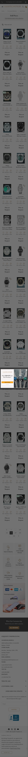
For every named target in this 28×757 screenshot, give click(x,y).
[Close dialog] (26, 370)
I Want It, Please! (7, 382)
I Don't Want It (7, 384)
